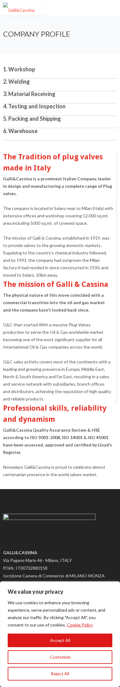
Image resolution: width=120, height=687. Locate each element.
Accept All (60, 640)
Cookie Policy (80, 624)
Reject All (60, 673)
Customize (60, 657)
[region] (60, 634)
